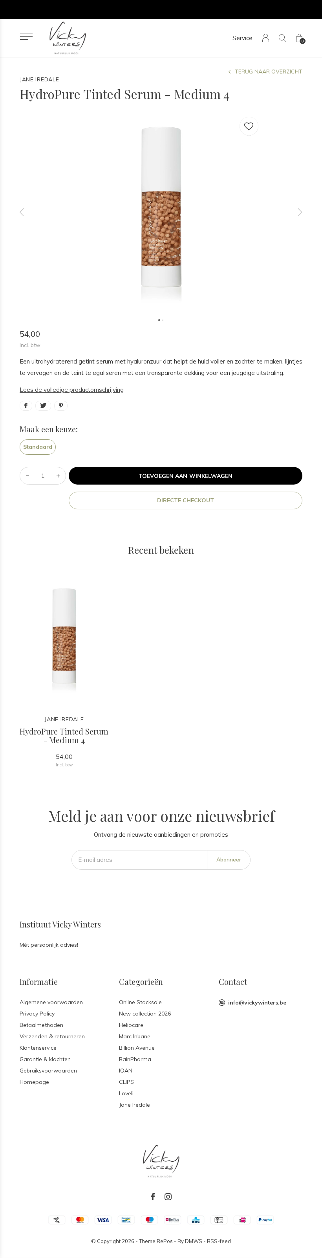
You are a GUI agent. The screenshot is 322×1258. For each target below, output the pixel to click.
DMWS (193, 1241)
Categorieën (141, 981)
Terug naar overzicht (268, 71)
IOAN (125, 1070)
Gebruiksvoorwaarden (48, 1070)
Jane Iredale (134, 1104)
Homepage (34, 1081)
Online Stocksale (140, 1002)
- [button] (27, 476)
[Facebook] (153, 1197)
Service (242, 38)
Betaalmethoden (41, 1024)
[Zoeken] (282, 38)
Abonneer (228, 859)
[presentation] (22, 212)
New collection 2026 (145, 1013)
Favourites (249, 126)
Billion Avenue (137, 1047)
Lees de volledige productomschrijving (72, 389)
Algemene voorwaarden (51, 1002)
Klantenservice (38, 1047)
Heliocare (131, 1024)
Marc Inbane (134, 1036)
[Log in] (265, 38)
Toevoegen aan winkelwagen (185, 475)
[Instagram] (168, 1197)
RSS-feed (219, 1241)
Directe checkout (185, 500)
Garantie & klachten (45, 1059)
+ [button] (58, 476)
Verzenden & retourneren (52, 1036)
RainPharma (135, 1059)
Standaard (37, 446)
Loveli (126, 1093)
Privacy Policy (37, 1013)
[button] (26, 36)
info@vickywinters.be (257, 1002)
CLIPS (126, 1081)
